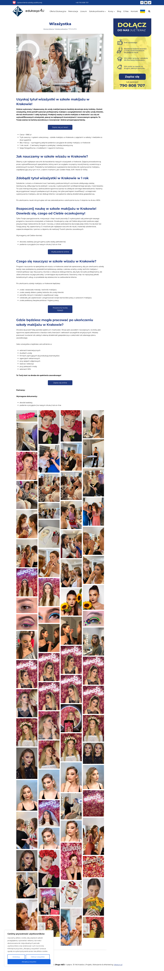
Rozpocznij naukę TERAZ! (60, 309)
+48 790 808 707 (82, 3)
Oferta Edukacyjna (58, 11)
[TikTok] (149, 2)
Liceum (83, 11)
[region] (29, 948)
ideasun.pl (118, 965)
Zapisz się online (60, 383)
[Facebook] (142, 2)
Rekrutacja (73, 11)
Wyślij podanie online (60, 252)
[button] (26, 416)
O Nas (126, 11)
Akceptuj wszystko (29, 962)
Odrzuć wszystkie (38, 957)
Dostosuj (16, 957)
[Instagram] (145, 2)
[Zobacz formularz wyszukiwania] (149, 11)
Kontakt (134, 11)
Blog (119, 11)
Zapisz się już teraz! (60, 127)
